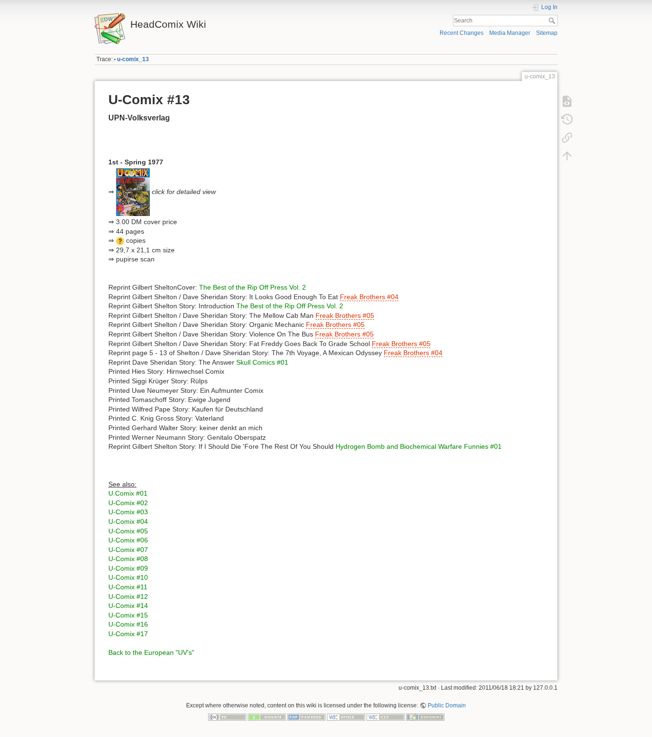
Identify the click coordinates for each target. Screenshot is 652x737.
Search (552, 20)
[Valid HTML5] (346, 716)
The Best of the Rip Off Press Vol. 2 (252, 287)
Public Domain (447, 705)
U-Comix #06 (128, 540)
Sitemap (546, 33)
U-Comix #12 (128, 596)
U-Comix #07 (128, 549)
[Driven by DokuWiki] (425, 716)
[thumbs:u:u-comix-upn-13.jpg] (133, 191)
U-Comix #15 (128, 615)
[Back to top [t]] (567, 156)
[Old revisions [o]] (567, 119)
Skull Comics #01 (262, 362)
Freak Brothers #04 (369, 297)
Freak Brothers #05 (344, 315)
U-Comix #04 (128, 521)
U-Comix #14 (128, 605)
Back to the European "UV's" (151, 652)
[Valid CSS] (386, 716)
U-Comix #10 (128, 577)
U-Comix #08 (128, 559)
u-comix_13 (133, 59)
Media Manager (509, 33)
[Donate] (267, 716)
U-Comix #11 (127, 587)
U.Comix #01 (127, 493)
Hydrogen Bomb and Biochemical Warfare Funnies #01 (419, 446)
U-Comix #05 (128, 531)
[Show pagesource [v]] (567, 101)
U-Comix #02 (128, 503)
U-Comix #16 (128, 624)
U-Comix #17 (128, 634)
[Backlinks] (567, 138)
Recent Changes (462, 33)
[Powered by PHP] (306, 716)
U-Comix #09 (128, 568)
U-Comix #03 (128, 512)
